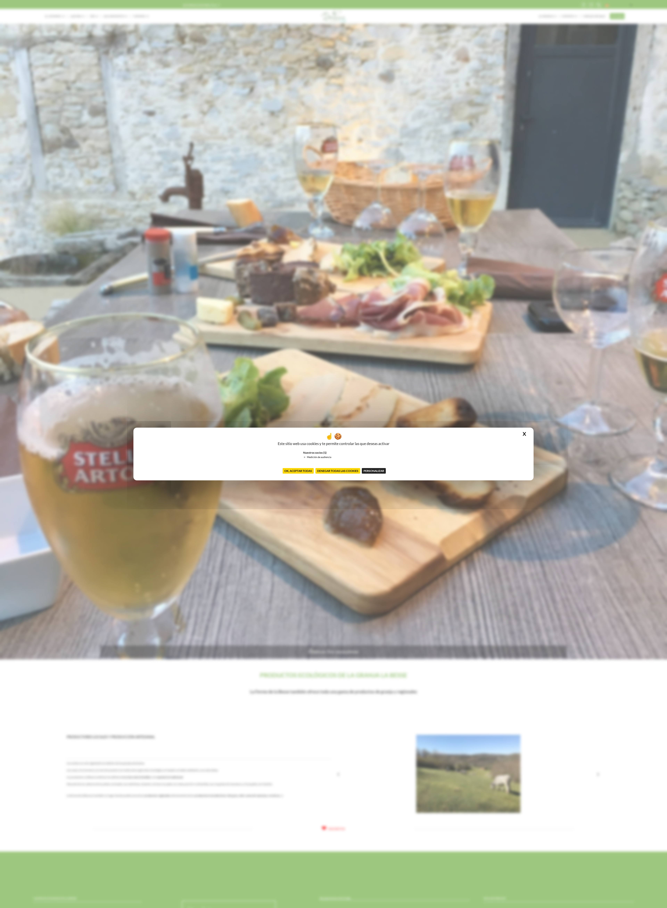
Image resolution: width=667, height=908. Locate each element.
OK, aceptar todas (298, 470)
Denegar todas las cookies (337, 470)
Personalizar (374, 470)
